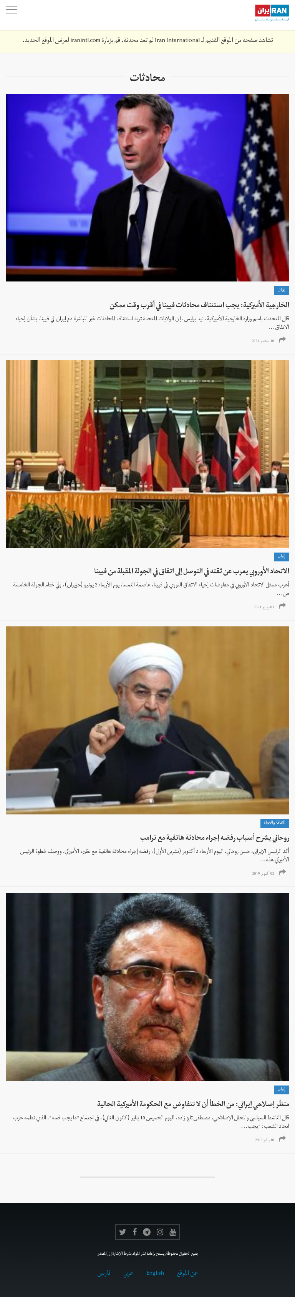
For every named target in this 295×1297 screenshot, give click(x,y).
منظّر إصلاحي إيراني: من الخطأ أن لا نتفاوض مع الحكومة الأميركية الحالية (193, 1105)
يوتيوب (172, 1232)
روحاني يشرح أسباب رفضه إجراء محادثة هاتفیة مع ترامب (214, 839)
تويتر (122, 1232)
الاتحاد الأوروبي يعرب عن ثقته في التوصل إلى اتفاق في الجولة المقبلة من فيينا (191, 572)
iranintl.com (85, 41)
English (155, 1274)
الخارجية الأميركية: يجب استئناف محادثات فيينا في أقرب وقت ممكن (199, 306)
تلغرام (147, 1232)
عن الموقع (187, 1274)
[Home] (268, 15)
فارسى (104, 1274)
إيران (281, 290)
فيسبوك (134, 1232)
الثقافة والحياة (274, 823)
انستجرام (160, 1232)
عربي (128, 1274)
